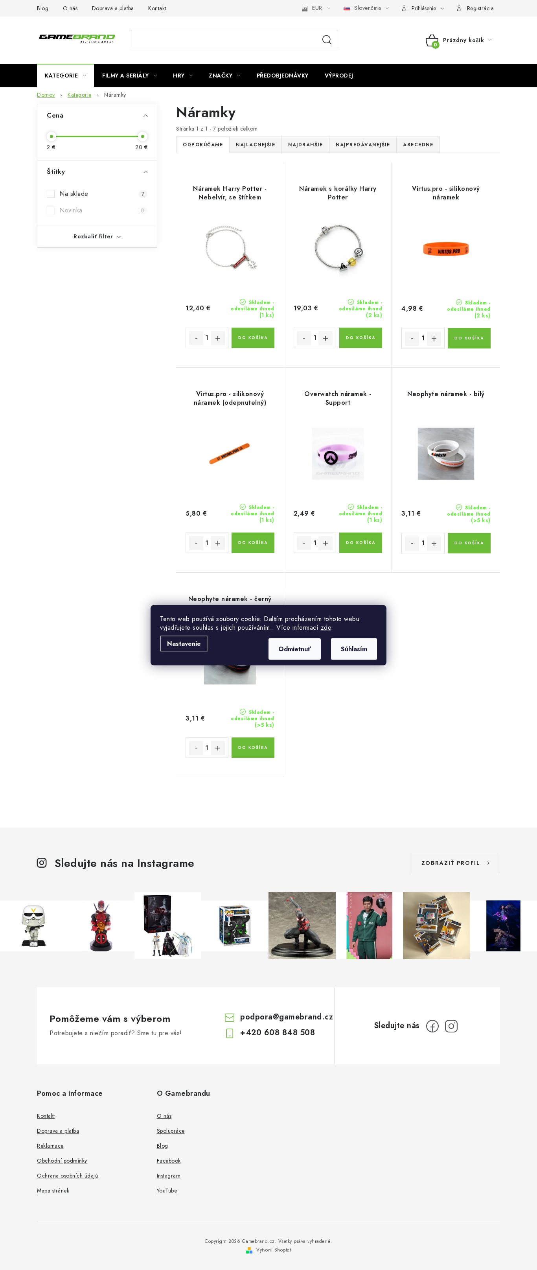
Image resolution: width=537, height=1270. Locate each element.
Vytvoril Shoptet (273, 1249)
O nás (70, 8)
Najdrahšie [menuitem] (305, 144)
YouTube (167, 1190)
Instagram (169, 1176)
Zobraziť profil (450, 863)
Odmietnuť (294, 648)
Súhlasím (354, 648)
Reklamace (50, 1146)
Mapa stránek (53, 1190)
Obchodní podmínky (62, 1161)
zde (326, 627)
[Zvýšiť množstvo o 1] (218, 338)
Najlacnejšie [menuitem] (255, 144)
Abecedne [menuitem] (418, 144)
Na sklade (101, 193)
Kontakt (157, 8)
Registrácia (480, 8)
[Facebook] (432, 1026)
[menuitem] (65, 75)
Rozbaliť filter (93, 236)
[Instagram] (451, 1026)
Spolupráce (171, 1131)
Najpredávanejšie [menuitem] (363, 144)
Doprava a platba (113, 8)
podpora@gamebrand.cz (286, 1017)
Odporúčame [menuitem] (203, 144)
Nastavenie (184, 643)
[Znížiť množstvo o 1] (196, 338)
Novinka (101, 210)
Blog (42, 8)
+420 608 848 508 (277, 1032)
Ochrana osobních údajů (67, 1176)
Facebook (169, 1161)
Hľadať (327, 40)
